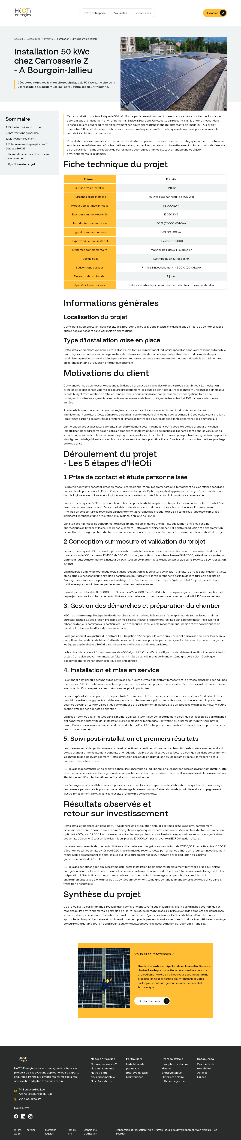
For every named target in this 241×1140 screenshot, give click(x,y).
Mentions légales (50, 1131)
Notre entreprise (94, 13)
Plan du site (72, 1131)
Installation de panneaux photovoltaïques (137, 1068)
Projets (48, 39)
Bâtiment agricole (173, 1081)
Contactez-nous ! (150, 1001)
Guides (201, 1077)
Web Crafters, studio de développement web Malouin (179, 1130)
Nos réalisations (101, 1081)
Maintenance (134, 1077)
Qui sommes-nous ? (104, 1064)
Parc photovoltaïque (175, 1064)
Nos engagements (102, 1068)
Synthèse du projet (21, 164)
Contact (212, 13)
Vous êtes (120, 13)
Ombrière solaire (173, 1077)
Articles (202, 1072)
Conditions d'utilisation (90, 1131)
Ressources (143, 13)
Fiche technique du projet (25, 127)
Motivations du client (21, 138)
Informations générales (23, 133)
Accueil (18, 39)
